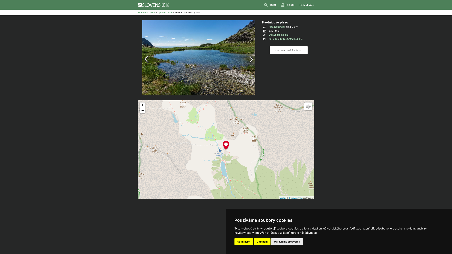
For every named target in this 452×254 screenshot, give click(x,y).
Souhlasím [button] (243, 241)
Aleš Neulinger (277, 26)
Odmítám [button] (262, 241)
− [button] (142, 110)
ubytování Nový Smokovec (288, 50)
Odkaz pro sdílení (279, 34)
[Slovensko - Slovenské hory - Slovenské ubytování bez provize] (153, 5)
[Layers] (308, 106)
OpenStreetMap (296, 197)
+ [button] (142, 105)
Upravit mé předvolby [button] (287, 241)
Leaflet (283, 197)
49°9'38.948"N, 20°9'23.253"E (285, 38)
